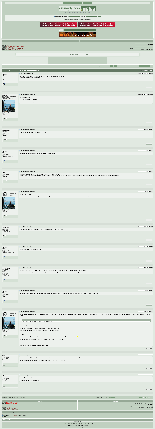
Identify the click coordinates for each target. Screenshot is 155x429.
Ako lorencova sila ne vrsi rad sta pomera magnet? (15, 404)
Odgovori (148, 66)
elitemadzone (75, 12)
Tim (81, 2)
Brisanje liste (150, 44)
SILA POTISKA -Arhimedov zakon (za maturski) (15, 44)
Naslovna (66, 2)
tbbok (24, 415)
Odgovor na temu (149, 87)
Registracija (67, 19)
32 (146, 49)
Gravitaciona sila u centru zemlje (12, 43)
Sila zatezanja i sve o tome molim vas (13, 49)
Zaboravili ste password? (74, 19)
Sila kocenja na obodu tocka (19, 66)
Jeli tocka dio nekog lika (10, 47)
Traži (37, 70)
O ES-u (77, 2)
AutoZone (11, 66)
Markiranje (142, 70)
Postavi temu (142, 66)
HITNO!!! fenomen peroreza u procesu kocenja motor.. (16, 45)
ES (87, 425)
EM (85, 425)
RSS (83, 12)
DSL (19, 415)
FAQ (70, 2)
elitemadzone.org (5, 66)
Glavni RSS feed (70, 425)
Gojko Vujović (77, 423)
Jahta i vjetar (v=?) (9, 42)
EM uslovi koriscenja (66, 423)
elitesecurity (68, 12)
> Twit (115, 66)
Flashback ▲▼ (81, 19)
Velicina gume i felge (10, 406)
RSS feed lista (77, 425)
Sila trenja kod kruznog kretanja (12, 405)
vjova (21, 415)
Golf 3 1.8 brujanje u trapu (11, 408)
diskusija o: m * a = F (10, 50)
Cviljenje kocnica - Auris (10, 407)
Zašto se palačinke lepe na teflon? (12, 409)
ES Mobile (87, 12)
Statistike (89, 2)
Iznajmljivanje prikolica (87, 427)
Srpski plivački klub (73, 427)
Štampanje (148, 70)
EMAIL (80, 12)
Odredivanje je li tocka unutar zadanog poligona (15, 48)
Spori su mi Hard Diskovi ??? (11, 403)
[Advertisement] (77, 60)
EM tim (91, 423)
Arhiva (82, 425)
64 (147, 49)
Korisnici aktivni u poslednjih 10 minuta (10, 412)
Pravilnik (73, 2)
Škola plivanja (80, 427)
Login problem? (87, 19)
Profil (4, 84)
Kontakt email (77, 421)
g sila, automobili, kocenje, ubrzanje (12, 402)
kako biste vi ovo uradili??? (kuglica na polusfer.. (15, 46)
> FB (112, 66)
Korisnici (84, 2)
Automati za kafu (66, 427)
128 (149, 49)
